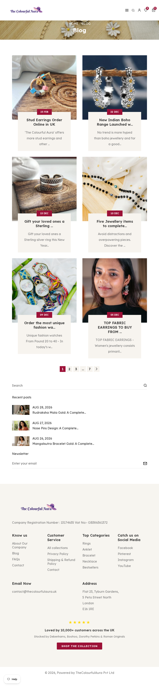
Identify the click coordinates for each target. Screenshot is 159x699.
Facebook (125, 548)
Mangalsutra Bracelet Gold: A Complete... (63, 444)
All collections (57, 548)
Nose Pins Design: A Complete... (55, 428)
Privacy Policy (57, 554)
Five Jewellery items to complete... (115, 223)
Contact (18, 565)
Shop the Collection (79, 646)
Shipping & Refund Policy (61, 562)
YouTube (124, 566)
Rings (86, 543)
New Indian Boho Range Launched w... (115, 122)
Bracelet (88, 555)
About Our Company (20, 545)
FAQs (16, 559)
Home (73, 24)
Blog (15, 553)
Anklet (87, 549)
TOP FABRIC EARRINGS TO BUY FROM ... (115, 327)
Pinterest (124, 554)
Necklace (89, 561)
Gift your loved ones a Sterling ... (44, 223)
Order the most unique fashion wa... (44, 325)
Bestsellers (90, 567)
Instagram (126, 560)
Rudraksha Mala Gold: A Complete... (59, 412)
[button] (154, 10)
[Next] (96, 369)
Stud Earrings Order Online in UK (44, 122)
